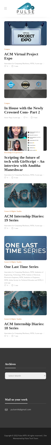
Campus (7, 49)
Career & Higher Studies (13, 211)
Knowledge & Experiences (13, 153)
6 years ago (38, 63)
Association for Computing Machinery (16, 272)
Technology (17, 275)
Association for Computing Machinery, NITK (19, 63)
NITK (32, 272)
